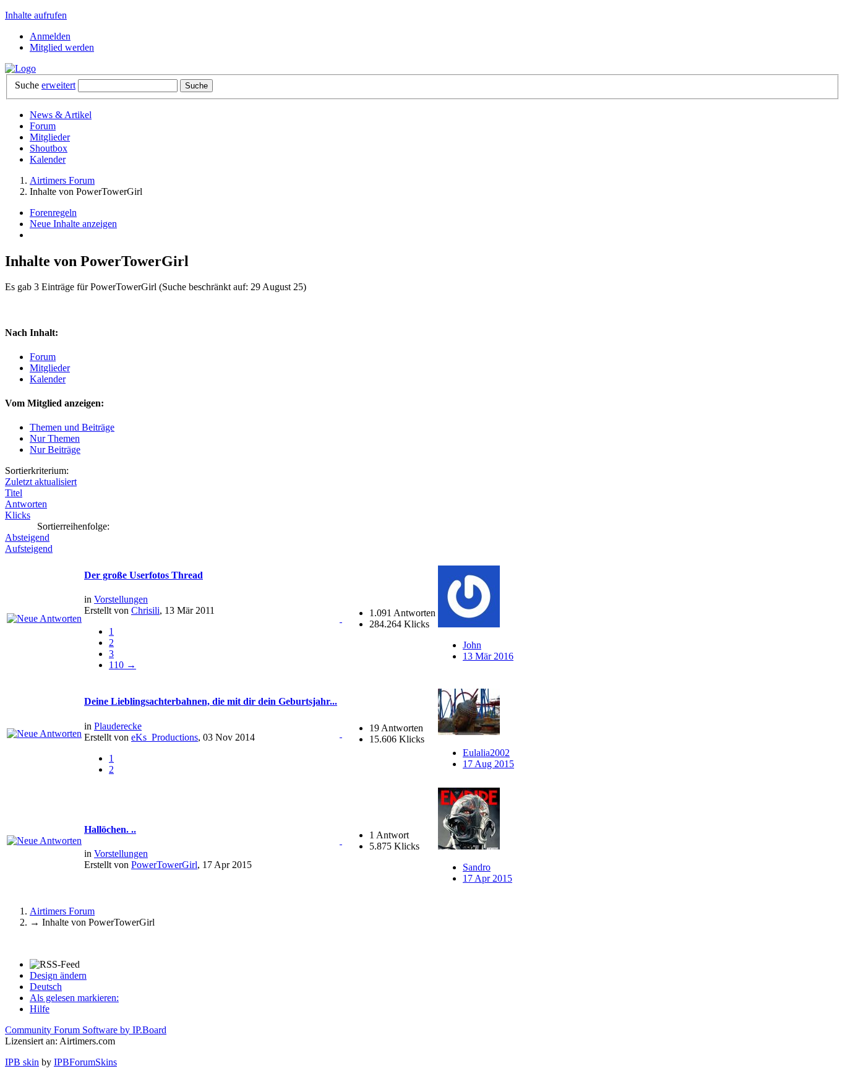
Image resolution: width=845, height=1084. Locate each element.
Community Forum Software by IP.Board (85, 1030)
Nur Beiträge (55, 449)
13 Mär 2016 (488, 656)
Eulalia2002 (486, 752)
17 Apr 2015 (487, 878)
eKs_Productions (164, 737)
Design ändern (58, 975)
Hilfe (39, 1009)
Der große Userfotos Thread (143, 575)
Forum (43, 126)
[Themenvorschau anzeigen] (341, 618)
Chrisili (145, 610)
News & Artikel (61, 115)
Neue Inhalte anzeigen (73, 223)
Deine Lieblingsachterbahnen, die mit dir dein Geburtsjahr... (210, 701)
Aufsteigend (29, 548)
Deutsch (46, 986)
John (472, 645)
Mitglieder (50, 137)
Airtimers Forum (62, 911)
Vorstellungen (121, 599)
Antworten (26, 504)
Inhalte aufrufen (36, 15)
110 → (122, 665)
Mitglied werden (62, 47)
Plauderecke (118, 726)
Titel (13, 493)
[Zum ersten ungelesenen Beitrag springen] (44, 618)
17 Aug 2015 (488, 764)
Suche (27, 85)
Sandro (477, 867)
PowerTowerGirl (164, 864)
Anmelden (50, 36)
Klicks (17, 515)
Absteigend (27, 537)
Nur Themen (55, 438)
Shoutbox (48, 148)
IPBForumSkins (85, 1062)
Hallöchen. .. (110, 829)
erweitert (58, 85)
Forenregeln (53, 212)
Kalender (48, 159)
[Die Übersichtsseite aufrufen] (20, 68)
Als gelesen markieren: (74, 997)
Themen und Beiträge (72, 427)
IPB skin (22, 1062)
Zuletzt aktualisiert (41, 481)
